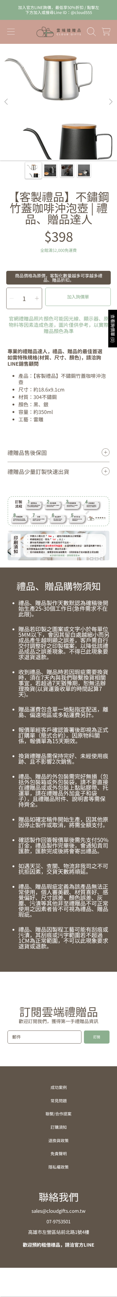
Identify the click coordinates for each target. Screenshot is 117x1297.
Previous (6, 102)
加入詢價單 (78, 296)
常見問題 (59, 1101)
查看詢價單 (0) (113, 328)
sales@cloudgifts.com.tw (58, 1210)
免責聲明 (59, 1153)
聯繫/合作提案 (58, 1114)
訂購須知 (59, 1127)
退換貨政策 (58, 1140)
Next (110, 102)
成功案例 (59, 1087)
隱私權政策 (58, 1167)
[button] (11, 32)
